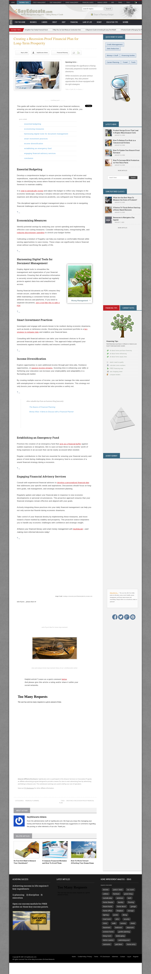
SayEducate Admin (42, 52)
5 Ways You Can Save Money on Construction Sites (42, 30)
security (126, 919)
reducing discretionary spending (30, 233)
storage (131, 911)
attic (117, 919)
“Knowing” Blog (24, 2)
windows (120, 898)
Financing (74, 22)
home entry (131, 944)
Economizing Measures (34, 129)
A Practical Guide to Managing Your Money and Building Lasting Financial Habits (119, 30)
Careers (44, 22)
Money (99, 22)
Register (136, 957)
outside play (107, 898)
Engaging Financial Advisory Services (40, 153)
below (64, 679)
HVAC (105, 923)
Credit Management (39, 2)
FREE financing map (116, 368)
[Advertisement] (54, 567)
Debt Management (55, 2)
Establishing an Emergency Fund (38, 148)
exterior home (108, 932)
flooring (131, 902)
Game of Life (87, 22)
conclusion (28, 158)
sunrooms (106, 944)
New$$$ (125, 22)
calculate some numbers (117, 365)
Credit (54, 22)
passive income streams (42, 368)
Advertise (115, 957)
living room (107, 936)
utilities (105, 894)
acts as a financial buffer (70, 444)
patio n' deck (117, 890)
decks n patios (108, 940)
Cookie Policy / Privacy (85, 957)
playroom (130, 927)
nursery (123, 923)
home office (107, 911)
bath (129, 898)
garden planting (124, 932)
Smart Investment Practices (36, 139)
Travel (120, 2)
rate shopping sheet (116, 371)
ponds (115, 915)
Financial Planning (62, 52)
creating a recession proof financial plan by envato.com (77, 596)
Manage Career (102, 2)
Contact (122, 957)
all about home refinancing (118, 353)
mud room (107, 919)
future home (107, 906)
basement (106, 927)
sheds (133, 923)
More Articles (122, 170)
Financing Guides (87, 2)
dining (125, 915)
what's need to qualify (117, 362)
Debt (64, 22)
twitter (71, 93)
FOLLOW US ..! (114, 593)
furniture (116, 894)
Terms (96, 957)
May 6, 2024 (24, 52)
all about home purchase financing (121, 350)
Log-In (129, 957)
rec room (130, 890)
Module (80, 282)
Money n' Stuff (112, 55)
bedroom (118, 927)
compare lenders (115, 374)
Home (13, 2)
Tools (128, 2)
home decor (121, 906)
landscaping (120, 936)
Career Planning (113, 62)
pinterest (80, 93)
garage (133, 906)
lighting (106, 915)
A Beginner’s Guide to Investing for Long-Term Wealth (76, 30)
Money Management (72, 2)
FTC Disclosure (29, 788)
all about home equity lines (118, 357)
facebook (75, 93)
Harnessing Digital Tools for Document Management (46, 134)
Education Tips (112, 22)
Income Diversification (33, 144)
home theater (108, 902)
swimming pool (123, 940)
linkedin (67, 93)
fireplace (120, 911)
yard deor (118, 944)
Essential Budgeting (32, 124)
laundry (120, 902)
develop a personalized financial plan (73, 483)
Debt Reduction (113, 48)
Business (33, 22)
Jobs (112, 2)
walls (114, 923)
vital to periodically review (32, 191)
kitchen (105, 890)
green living (128, 894)
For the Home (20, 22)
